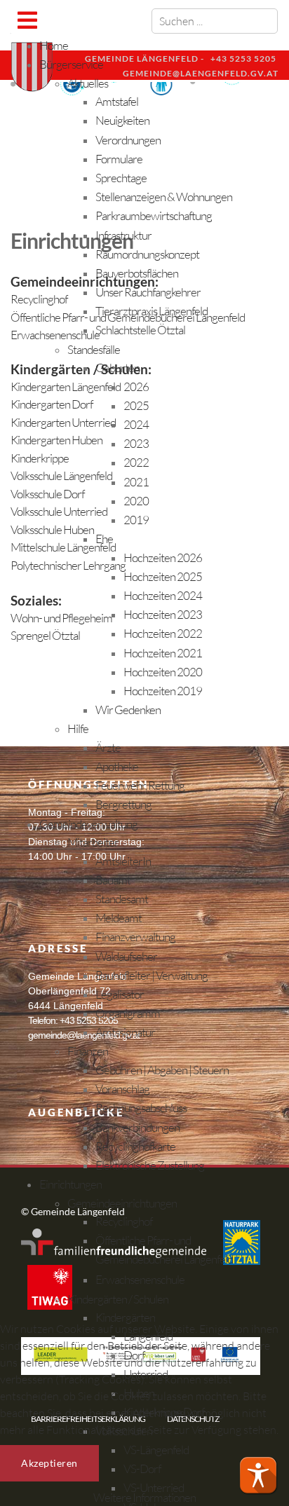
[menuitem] (53, 45)
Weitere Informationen (144, 1497)
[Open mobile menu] (27, 20)
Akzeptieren (49, 1463)
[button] (258, 1475)
